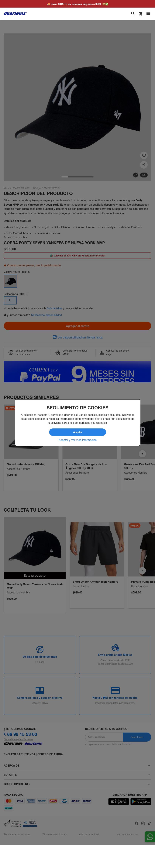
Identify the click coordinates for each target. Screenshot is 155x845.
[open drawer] (148, 13)
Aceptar (77, 432)
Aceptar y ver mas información (78, 439)
